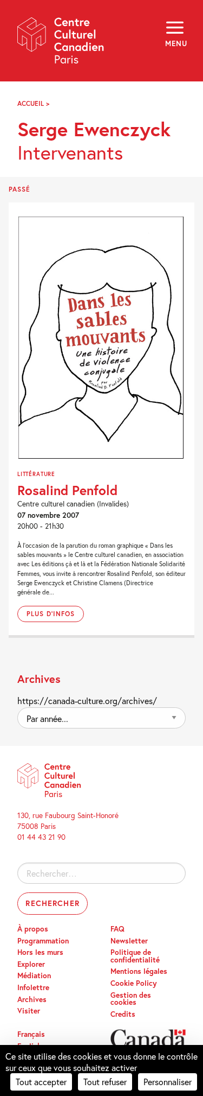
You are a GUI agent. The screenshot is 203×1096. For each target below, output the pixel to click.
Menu (175, 43)
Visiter (28, 1011)
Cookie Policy (133, 983)
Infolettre (33, 987)
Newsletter (129, 941)
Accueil (30, 103)
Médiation (34, 975)
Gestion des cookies (130, 999)
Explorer (31, 964)
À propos (32, 929)
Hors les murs (40, 952)
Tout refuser (105, 1081)
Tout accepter (41, 1081)
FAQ (117, 929)
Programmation (43, 941)
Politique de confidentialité (135, 956)
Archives (32, 999)
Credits (122, 1014)
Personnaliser (167, 1081)
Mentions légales (138, 971)
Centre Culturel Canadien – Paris (61, 44)
